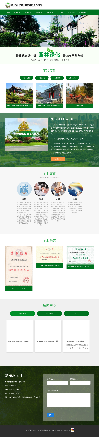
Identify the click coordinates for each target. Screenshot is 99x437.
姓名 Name (51, 379)
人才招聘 (82, 12)
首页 (8, 12)
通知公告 (71, 12)
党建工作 (49, 12)
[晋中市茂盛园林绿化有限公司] (72, 430)
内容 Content (52, 391)
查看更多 (58, 159)
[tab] (26, 78)
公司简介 (17, 12)
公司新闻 (60, 12)
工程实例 (28, 12)
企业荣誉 (38, 12)
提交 (50, 415)
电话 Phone (74, 379)
